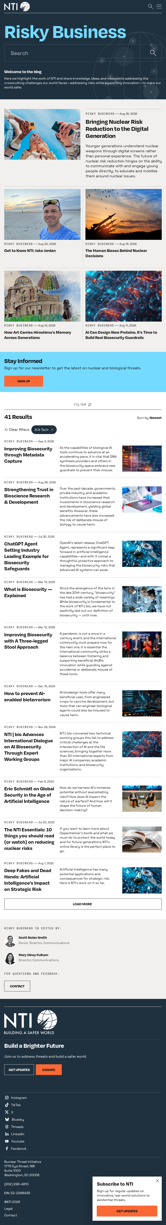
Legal (8, 1208)
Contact (10, 1215)
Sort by (143, 418)
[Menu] (159, 6)
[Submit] (153, 53)
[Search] (150, 6)
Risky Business (100, 114)
